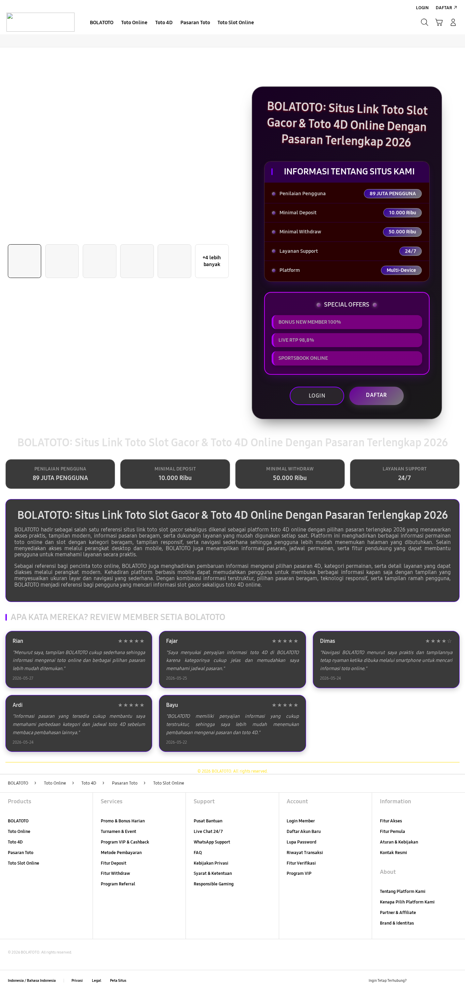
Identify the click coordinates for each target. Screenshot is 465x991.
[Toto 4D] (40, 22)
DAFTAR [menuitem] (444, 8)
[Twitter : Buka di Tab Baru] (428, 981)
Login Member (301, 821)
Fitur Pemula (392, 831)
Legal (96, 980)
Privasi (77, 980)
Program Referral (118, 884)
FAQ (198, 852)
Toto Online (19, 831)
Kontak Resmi (393, 852)
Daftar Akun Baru (304, 831)
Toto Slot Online (23, 863)
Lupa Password (301, 842)
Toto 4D (15, 842)
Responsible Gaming (214, 884)
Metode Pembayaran (121, 852)
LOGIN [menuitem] (422, 8)
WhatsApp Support (212, 842)
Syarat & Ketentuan (213, 873)
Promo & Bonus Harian (123, 821)
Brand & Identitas (397, 923)
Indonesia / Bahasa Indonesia (32, 980)
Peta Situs (118, 980)
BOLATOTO (26, 529)
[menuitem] (101, 23)
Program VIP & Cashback (125, 842)
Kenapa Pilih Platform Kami (407, 902)
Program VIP (299, 873)
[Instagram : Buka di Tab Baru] (441, 981)
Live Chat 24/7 (208, 831)
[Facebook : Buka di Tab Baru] (416, 981)
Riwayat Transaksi (305, 852)
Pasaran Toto (20, 852)
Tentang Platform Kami (403, 891)
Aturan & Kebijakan (399, 842)
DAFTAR (376, 395)
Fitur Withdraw (115, 873)
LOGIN (317, 395)
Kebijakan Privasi (211, 863)
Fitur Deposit (113, 863)
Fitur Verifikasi (301, 863)
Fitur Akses (391, 821)
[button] (439, 22)
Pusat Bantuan (208, 821)
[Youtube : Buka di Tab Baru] (453, 981)
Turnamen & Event (118, 831)
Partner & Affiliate (398, 912)
